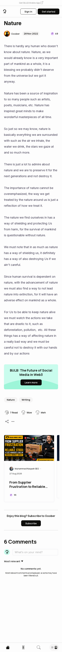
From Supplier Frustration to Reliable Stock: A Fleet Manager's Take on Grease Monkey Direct (29, 484)
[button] (31, 3)
